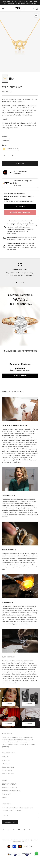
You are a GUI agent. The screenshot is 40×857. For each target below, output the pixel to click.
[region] (20, 271)
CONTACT (5, 757)
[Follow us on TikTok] (24, 829)
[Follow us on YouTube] (19, 829)
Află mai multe (17, 185)
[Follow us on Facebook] (3, 829)
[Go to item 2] (11, 78)
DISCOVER (8, 704)
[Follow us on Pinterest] (14, 829)
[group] (20, 316)
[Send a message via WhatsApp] (36, 853)
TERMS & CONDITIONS (10, 787)
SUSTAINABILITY (8, 767)
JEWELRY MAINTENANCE (11, 791)
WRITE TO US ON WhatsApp (20, 212)
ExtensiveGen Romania (20, 842)
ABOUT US (6, 760)
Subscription (10, 822)
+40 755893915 (20, 206)
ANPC (4, 798)
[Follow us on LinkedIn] (30, 829)
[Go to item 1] (5, 78)
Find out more (17, 173)
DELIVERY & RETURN (9, 784)
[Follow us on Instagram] (8, 829)
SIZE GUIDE (6, 794)
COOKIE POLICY (8, 774)
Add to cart (20, 163)
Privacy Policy (7, 770)
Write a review (20, 376)
